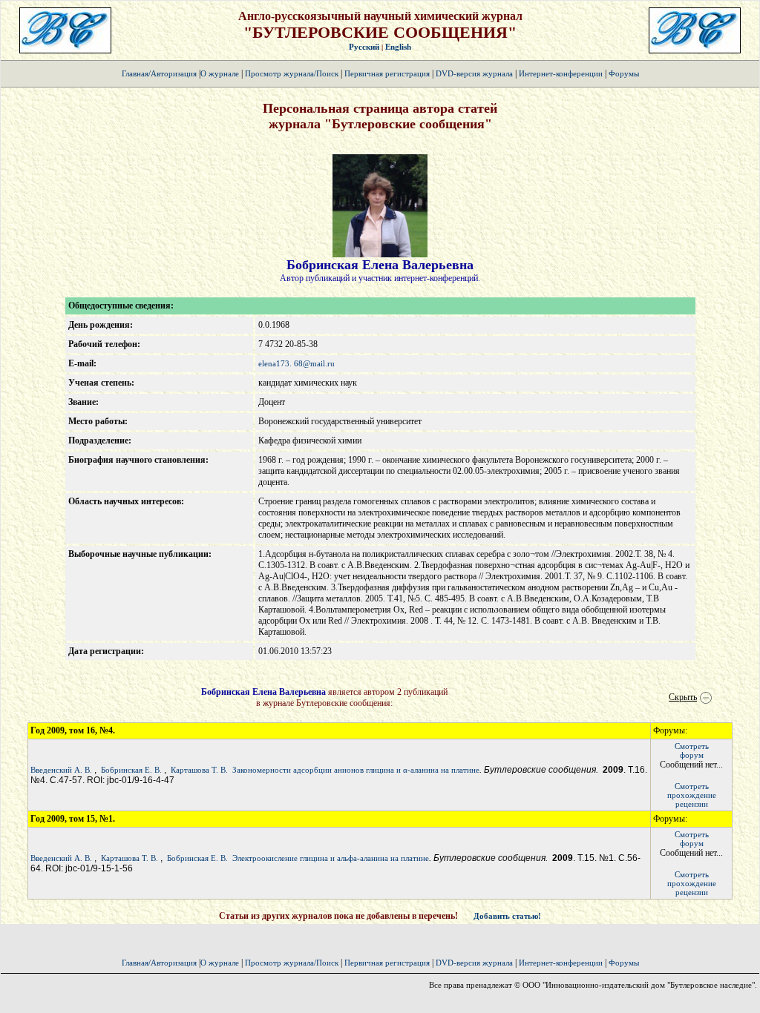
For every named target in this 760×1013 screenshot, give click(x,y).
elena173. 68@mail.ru (296, 363)
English (398, 46)
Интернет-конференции (561, 73)
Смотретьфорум (692, 750)
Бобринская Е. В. (131, 769)
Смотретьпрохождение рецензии (691, 795)
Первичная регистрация (388, 73)
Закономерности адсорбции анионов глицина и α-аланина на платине (355, 769)
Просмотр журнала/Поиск (291, 73)
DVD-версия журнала (474, 73)
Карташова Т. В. (199, 769)
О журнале (219, 73)
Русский (364, 46)
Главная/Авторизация (159, 73)
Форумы (624, 73)
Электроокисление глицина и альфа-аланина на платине (330, 858)
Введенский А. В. (61, 769)
